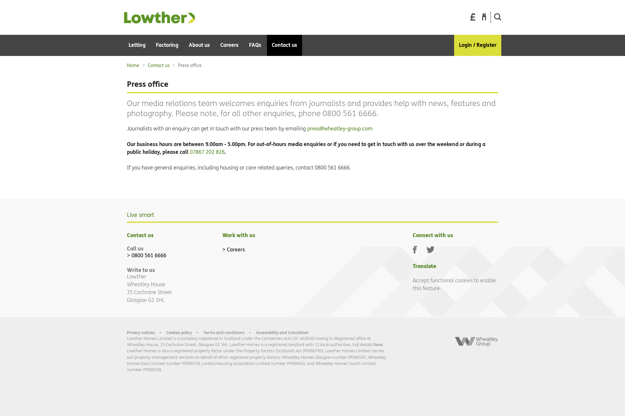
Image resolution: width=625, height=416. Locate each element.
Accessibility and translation (282, 332)
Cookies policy (179, 332)
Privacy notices (141, 332)
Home (133, 65)
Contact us (159, 65)
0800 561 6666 (149, 255)
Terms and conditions (223, 332)
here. (378, 344)
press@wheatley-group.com (340, 129)
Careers (236, 250)
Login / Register (477, 45)
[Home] (159, 22)
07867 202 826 (207, 152)
